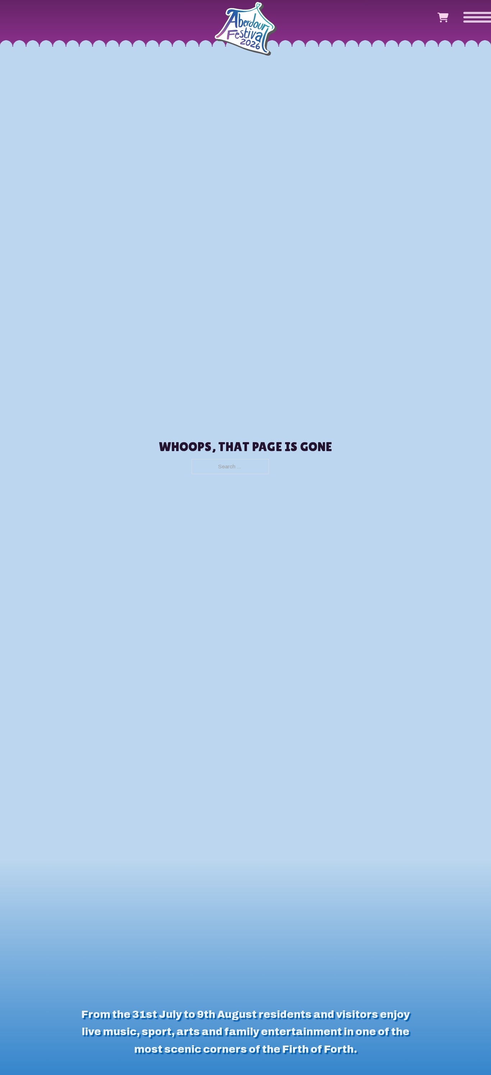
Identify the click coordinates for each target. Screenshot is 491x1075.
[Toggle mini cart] (443, 18)
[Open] (472, 16)
